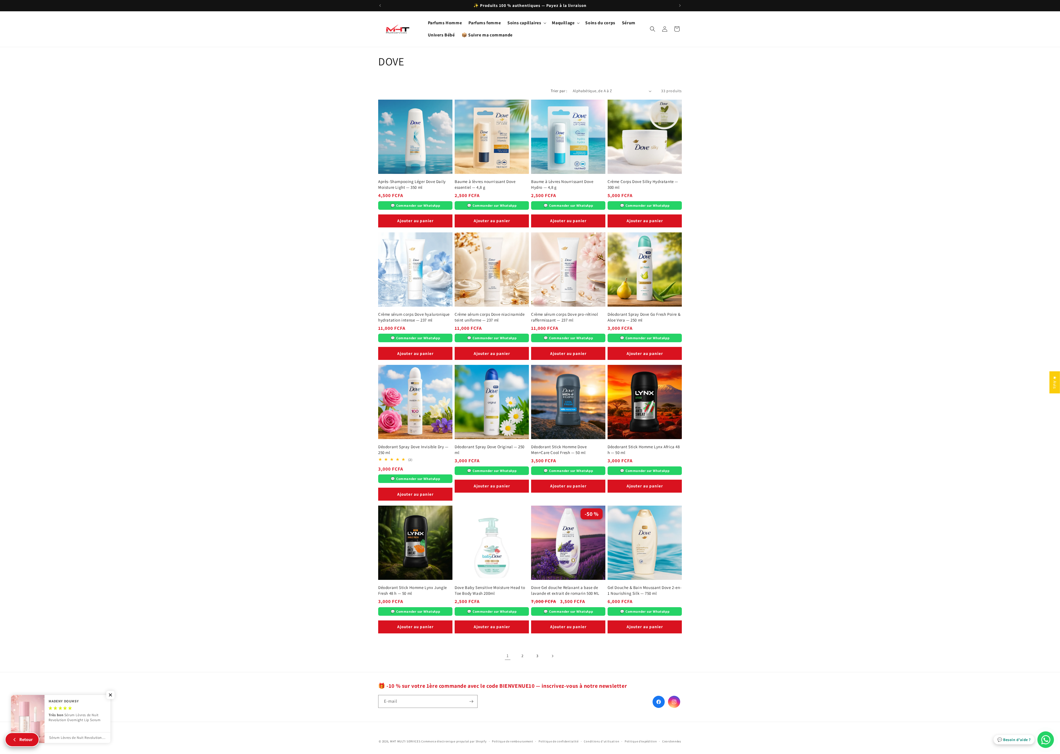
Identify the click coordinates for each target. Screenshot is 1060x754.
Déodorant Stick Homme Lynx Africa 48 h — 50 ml (644, 449)
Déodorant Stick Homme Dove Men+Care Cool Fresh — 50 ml (559, 449)
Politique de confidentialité (559, 741)
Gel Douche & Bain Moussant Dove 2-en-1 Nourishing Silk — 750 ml (645, 590)
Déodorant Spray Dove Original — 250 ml (489, 449)
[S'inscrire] (471, 701)
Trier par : (559, 90)
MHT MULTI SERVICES (405, 741)
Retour (26, 739)
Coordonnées (671, 741)
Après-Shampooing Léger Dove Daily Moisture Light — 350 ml (412, 184)
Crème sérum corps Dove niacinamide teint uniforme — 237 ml (489, 317)
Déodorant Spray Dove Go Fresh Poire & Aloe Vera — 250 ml (644, 317)
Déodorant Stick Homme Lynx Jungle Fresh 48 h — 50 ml (412, 590)
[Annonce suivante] (680, 5)
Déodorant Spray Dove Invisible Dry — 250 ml (413, 449)
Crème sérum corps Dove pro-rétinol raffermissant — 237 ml (564, 317)
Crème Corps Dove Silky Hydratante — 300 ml (643, 184)
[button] (526, 23)
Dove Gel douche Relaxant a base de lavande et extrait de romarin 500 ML (565, 590)
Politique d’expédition (641, 741)
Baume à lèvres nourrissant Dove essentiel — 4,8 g (485, 184)
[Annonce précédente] (380, 5)
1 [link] (508, 656)
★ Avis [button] (1055, 382)
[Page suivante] (552, 656)
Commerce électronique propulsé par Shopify (453, 741)
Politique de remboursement (512, 741)
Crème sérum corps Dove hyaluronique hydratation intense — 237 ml (414, 317)
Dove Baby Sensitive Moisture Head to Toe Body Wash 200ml (490, 590)
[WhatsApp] (1045, 739)
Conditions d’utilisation (601, 741)
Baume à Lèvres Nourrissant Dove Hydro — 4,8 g (562, 184)
